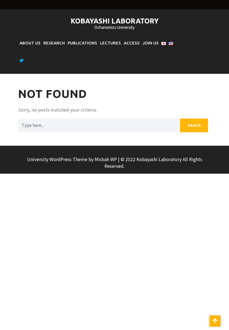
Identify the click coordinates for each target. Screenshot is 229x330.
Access (132, 43)
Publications (82, 43)
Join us (150, 43)
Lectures (110, 43)
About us (30, 43)
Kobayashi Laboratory (115, 21)
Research (54, 43)
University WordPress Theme (58, 159)
